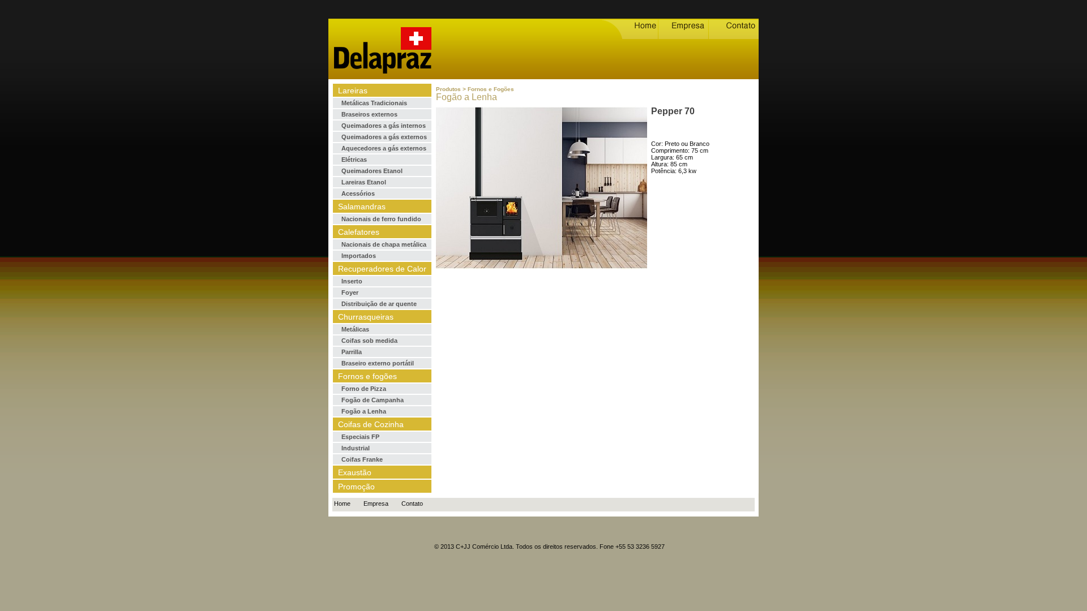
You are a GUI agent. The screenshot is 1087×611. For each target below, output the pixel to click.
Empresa (375, 503)
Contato (412, 503)
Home (342, 503)
